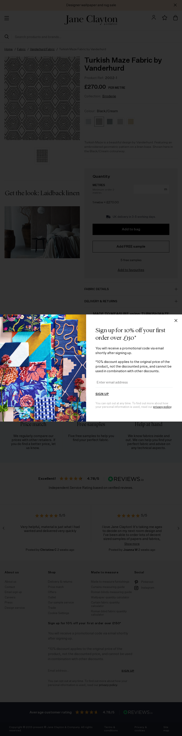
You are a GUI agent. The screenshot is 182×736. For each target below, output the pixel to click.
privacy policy (162, 407)
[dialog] (91, 368)
